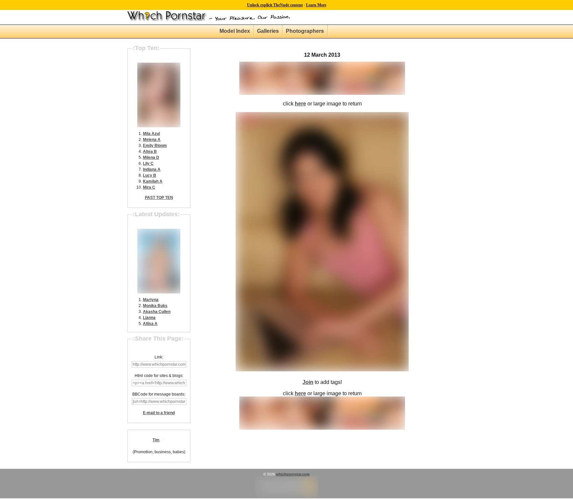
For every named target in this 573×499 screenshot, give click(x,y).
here (300, 103)
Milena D (151, 157)
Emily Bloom (155, 145)
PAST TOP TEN (159, 197)
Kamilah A (152, 181)
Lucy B (149, 175)
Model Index (235, 31)
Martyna (151, 299)
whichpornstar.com (293, 474)
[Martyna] (158, 292)
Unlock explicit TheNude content (275, 5)
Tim (156, 440)
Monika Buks (155, 305)
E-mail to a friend (159, 412)
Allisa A (150, 323)
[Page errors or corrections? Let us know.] (286, 497)
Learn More (316, 5)
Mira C (149, 187)
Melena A (151, 139)
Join (307, 382)
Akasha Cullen (156, 311)
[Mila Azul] (158, 126)
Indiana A (151, 169)
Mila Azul (151, 133)
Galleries (268, 31)
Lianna (149, 317)
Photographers (305, 31)
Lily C (148, 163)
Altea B (150, 151)
